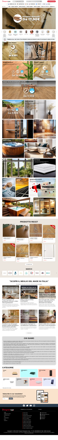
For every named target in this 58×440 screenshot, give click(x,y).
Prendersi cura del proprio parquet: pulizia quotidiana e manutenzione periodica (10, 325)
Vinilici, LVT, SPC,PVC (45, 6)
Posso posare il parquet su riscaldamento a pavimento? (29, 324)
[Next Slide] (54, 18)
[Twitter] (27, 405)
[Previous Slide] (3, 18)
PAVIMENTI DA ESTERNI (54, 6)
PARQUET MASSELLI (22, 6)
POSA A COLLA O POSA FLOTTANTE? (27, 300)
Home (9, 6)
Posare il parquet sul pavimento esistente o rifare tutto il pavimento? (10, 301)
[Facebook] (24, 405)
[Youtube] (31, 405)
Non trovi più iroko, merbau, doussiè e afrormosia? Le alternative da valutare (47, 301)
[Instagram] (34, 405)
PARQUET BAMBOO (29, 6)
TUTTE (4, 6)
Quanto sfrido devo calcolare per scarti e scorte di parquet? (47, 324)
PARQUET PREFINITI (14, 6)
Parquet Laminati (37, 6)
